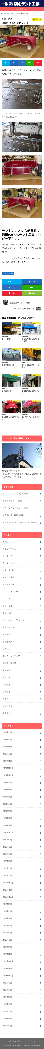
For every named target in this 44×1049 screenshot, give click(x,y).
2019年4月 (7, 933)
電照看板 (6, 713)
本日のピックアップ (11, 656)
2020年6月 (7, 861)
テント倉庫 (7, 606)
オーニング (7, 556)
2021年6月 (7, 797)
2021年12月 (8, 768)
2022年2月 (7, 754)
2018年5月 (7, 1004)
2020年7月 (7, 854)
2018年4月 (7, 1011)
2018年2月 (7, 1026)
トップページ (30, 1041)
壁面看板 (6, 634)
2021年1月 (7, 825)
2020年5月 (7, 868)
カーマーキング (9, 563)
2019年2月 (7, 947)
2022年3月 (7, 746)
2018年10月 (8, 975)
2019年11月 (8, 890)
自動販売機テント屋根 (12, 501)
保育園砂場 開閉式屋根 (13, 515)
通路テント (7, 699)
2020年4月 (7, 875)
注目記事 (6, 670)
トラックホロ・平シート (13, 620)
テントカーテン (9, 599)
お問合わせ (23, 9)
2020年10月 (8, 832)
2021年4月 (7, 811)
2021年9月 (7, 782)
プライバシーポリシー (16, 1041)
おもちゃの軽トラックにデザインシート (20, 522)
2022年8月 (7, 732)
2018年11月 (8, 968)
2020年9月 (7, 840)
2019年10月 (8, 897)
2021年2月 (7, 818)
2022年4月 (7, 739)
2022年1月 (7, 761)
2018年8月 (7, 990)
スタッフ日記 (8, 570)
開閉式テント (8, 706)
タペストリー (8, 584)
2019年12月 (8, 883)
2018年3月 (7, 1018)
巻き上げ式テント (10, 642)
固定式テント (9, 273)
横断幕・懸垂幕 (9, 663)
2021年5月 (7, 804)
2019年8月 (7, 911)
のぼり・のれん (9, 548)
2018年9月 (7, 983)
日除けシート (8, 649)
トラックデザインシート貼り (15, 508)
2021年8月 (7, 789)
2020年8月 (7, 847)
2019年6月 (7, 925)
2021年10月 (8, 775)
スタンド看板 (8, 577)
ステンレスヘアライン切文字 (15, 494)
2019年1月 (7, 954)
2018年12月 (8, 961)
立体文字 (6, 692)
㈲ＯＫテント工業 (21, 1045)
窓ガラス (6, 677)
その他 (5, 541)
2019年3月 (7, 940)
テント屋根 (7, 613)
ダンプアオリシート (11, 591)
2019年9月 (7, 904)
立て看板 (6, 685)
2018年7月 (7, 997)
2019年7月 (7, 918)
